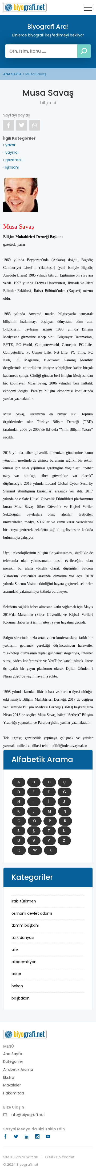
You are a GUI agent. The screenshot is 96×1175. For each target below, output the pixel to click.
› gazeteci (12, 159)
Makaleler (12, 1085)
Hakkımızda (13, 1093)
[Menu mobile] (88, 9)
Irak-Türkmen (23, 901)
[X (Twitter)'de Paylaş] (21, 125)
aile (14, 949)
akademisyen (24, 961)
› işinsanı (11, 167)
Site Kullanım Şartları (20, 1157)
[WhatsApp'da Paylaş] (34, 125)
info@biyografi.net (27, 1114)
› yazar (9, 145)
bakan (17, 986)
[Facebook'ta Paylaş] (8, 125)
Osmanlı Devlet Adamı (31, 913)
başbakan (20, 998)
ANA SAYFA (12, 74)
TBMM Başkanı (25, 925)
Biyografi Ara (25, 7)
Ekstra (8, 1077)
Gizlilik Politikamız (60, 1157)
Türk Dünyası (22, 937)
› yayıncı (10, 152)
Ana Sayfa (12, 1053)
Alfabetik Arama (18, 1069)
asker (16, 973)
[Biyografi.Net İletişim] (25, 1034)
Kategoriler (13, 1061)
